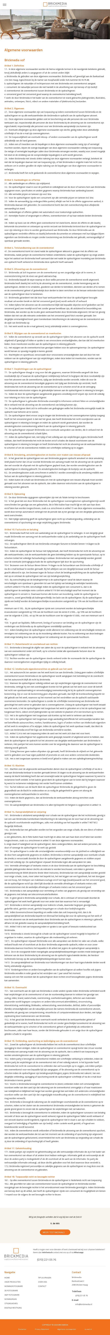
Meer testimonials (54, 1232)
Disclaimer (22, 1329)
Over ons (42, 1282)
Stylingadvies (11, 1303)
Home (7, 1277)
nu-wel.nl (88, 1329)
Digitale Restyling (13, 1307)
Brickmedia (55, 4)
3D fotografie (11, 1290)
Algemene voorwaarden (66, 1329)
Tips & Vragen (44, 1277)
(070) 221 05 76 (46, 1259)
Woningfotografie (13, 1286)
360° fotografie (11, 1295)
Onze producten (12, 1282)
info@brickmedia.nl (83, 1304)
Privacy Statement (42, 1329)
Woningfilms (10, 1299)
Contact (42, 1286)
